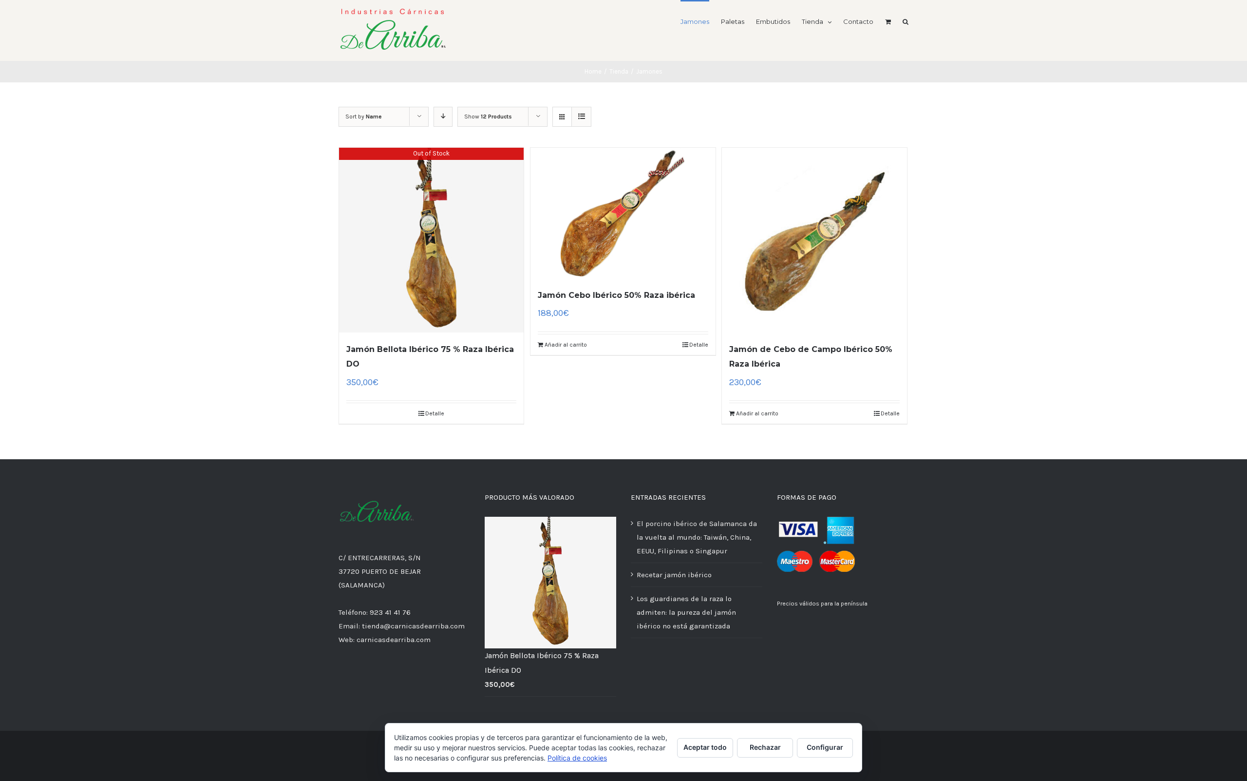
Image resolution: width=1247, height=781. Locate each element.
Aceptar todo (705, 747)
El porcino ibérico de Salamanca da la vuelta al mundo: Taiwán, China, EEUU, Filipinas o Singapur (697, 537)
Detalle (434, 413)
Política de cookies (577, 758)
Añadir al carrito (566, 344)
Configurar (825, 747)
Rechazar (765, 747)
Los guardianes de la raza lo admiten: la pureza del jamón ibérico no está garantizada (686, 612)
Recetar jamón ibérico (674, 574)
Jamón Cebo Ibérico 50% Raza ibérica (616, 295)
